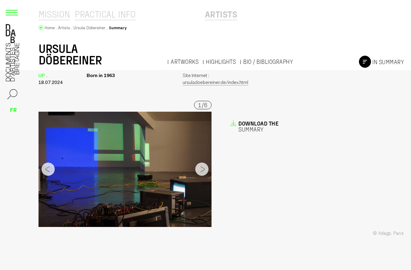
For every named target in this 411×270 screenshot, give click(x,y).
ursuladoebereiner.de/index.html (215, 82)
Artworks (184, 61)
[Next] (202, 169)
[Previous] (48, 169)
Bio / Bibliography (268, 61)
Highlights (221, 61)
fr (13, 109)
